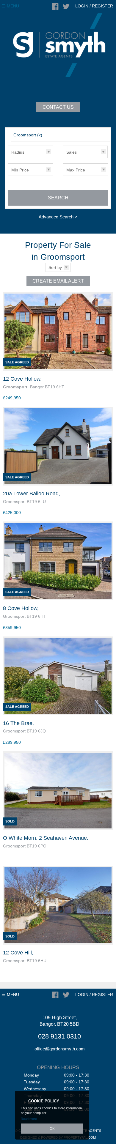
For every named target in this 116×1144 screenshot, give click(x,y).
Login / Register (94, 6)
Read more (29, 1119)
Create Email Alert (58, 280)
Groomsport (27, 135)
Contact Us (58, 107)
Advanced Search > (58, 216)
